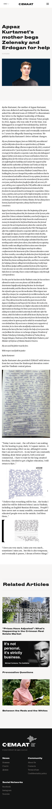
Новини (6, 762)
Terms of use (33, 770)
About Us (32, 762)
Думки (5, 770)
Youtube (6, 794)
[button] (6, 4)
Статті (5, 766)
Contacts (32, 766)
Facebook (6, 787)
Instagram (6, 790)
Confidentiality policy (37, 773)
